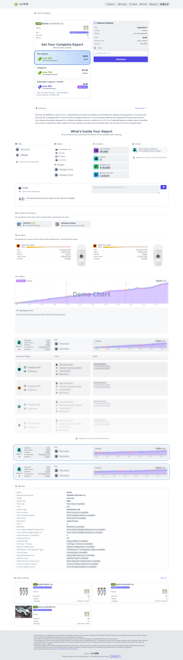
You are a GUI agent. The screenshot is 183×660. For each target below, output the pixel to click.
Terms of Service (62, 649)
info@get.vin (114, 656)
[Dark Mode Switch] (164, 4)
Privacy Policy (74, 649)
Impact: (23, 247)
